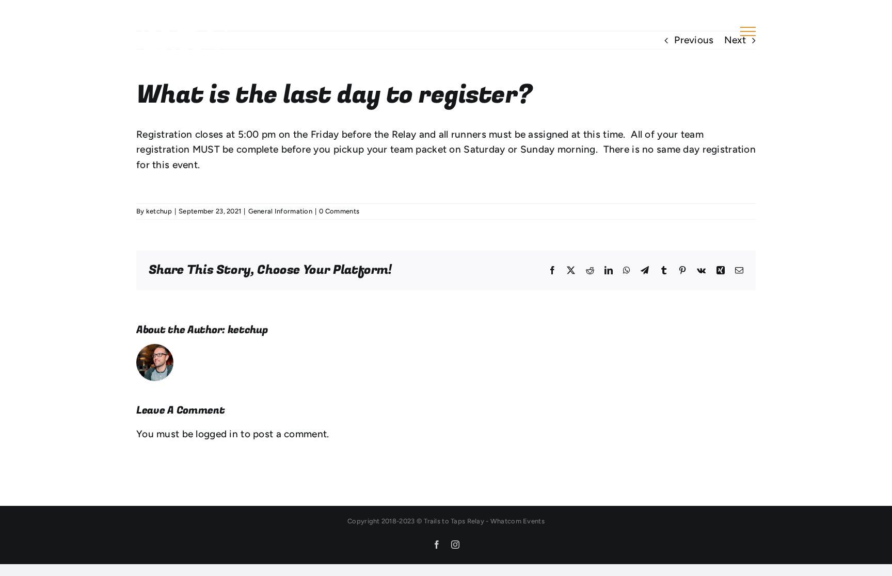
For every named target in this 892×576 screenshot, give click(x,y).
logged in (217, 434)
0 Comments (339, 211)
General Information (280, 211)
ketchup (159, 211)
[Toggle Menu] (748, 31)
